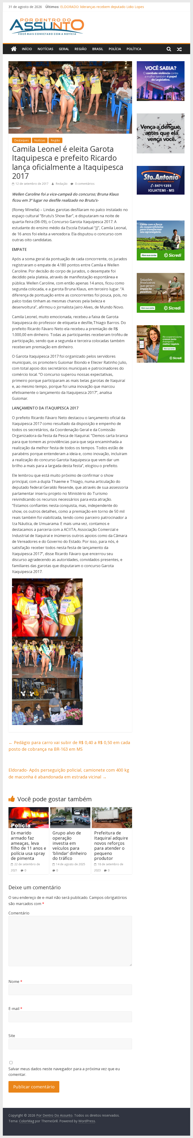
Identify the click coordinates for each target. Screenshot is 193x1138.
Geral (64, 49)
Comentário (18, 913)
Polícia (115, 49)
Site (11, 1035)
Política (134, 49)
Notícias (45, 49)
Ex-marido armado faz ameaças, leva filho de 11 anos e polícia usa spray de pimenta (28, 845)
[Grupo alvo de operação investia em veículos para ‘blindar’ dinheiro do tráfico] (70, 810)
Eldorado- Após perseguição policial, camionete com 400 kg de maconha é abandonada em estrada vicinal (68, 773)
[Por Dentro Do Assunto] (13, 49)
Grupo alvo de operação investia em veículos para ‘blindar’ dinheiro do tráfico (69, 845)
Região (81, 49)
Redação (62, 184)
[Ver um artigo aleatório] (179, 49)
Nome (15, 981)
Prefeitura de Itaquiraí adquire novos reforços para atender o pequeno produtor (111, 845)
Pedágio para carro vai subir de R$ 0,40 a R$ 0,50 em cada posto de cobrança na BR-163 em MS (69, 746)
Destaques (21, 140)
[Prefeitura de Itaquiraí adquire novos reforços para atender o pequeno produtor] (112, 810)
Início (27, 49)
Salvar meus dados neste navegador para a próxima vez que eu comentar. (64, 1071)
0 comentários (84, 184)
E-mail (15, 1008)
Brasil (97, 49)
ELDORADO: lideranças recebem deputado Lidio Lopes (102, 6)
